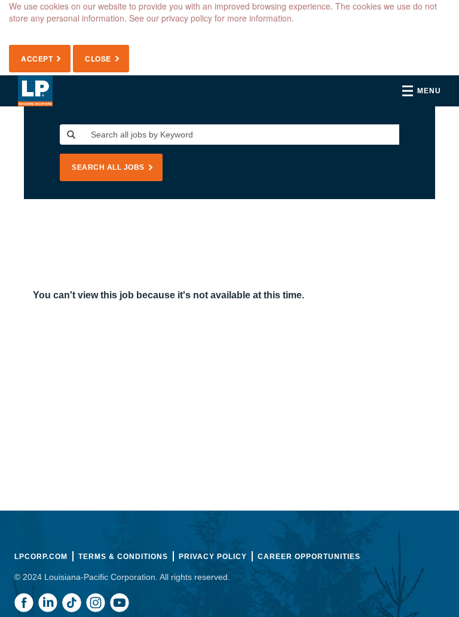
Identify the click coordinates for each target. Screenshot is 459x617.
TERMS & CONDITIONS (123, 556)
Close (98, 58)
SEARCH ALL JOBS (108, 167)
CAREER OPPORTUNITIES (309, 556)
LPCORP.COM (41, 556)
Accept (37, 58)
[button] (421, 90)
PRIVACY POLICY (213, 556)
